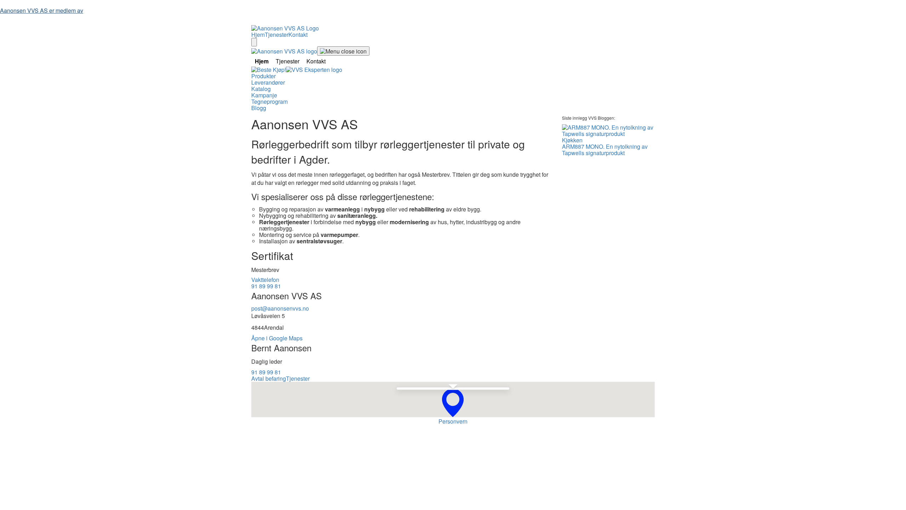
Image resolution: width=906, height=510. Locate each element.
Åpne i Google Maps (277, 338)
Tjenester (276, 34)
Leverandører (268, 82)
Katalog (261, 89)
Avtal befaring (268, 378)
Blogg (258, 108)
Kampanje (264, 95)
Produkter (263, 76)
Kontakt (298, 34)
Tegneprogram (269, 101)
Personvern (453, 421)
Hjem (258, 34)
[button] (453, 403)
